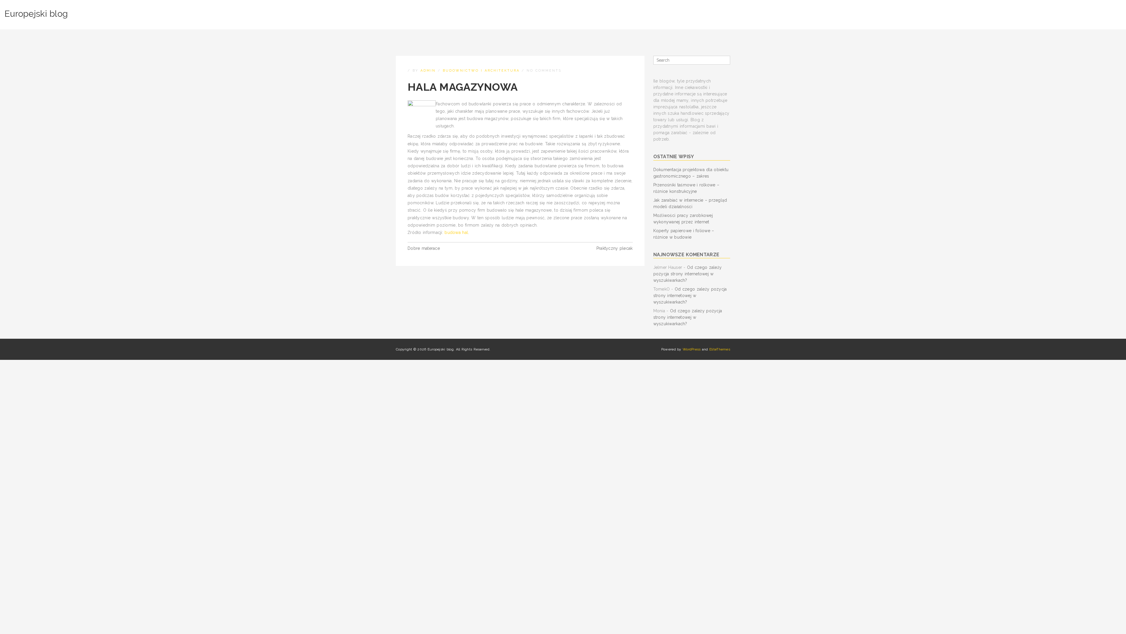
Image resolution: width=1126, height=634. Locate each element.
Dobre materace (424, 248)
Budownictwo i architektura (481, 70)
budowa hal (456, 232)
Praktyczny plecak (614, 248)
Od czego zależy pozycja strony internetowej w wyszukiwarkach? (687, 274)
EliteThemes (719, 349)
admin (428, 70)
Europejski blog (36, 14)
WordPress (692, 349)
